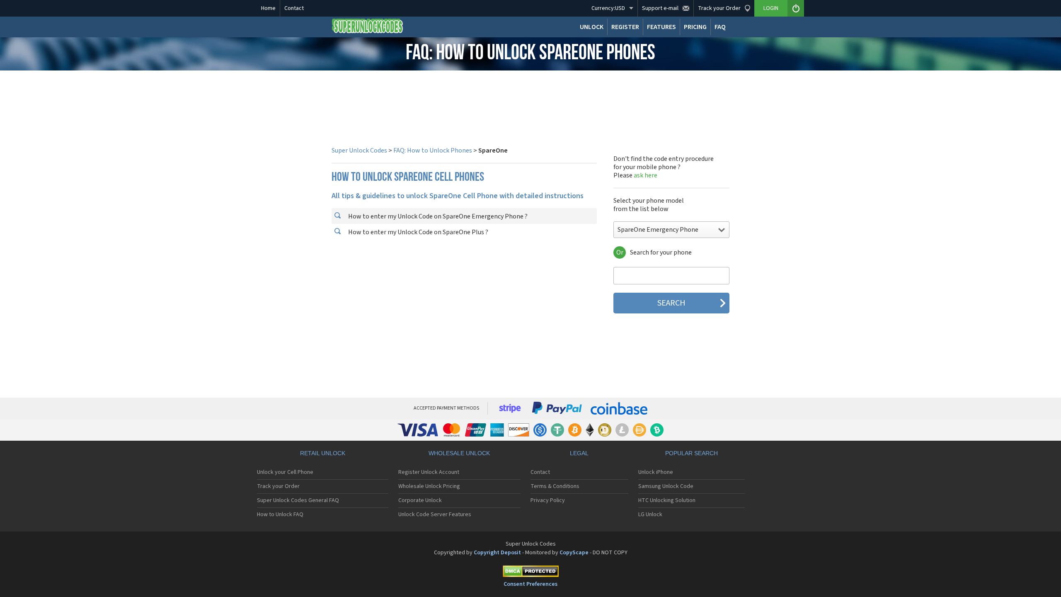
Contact (294, 8)
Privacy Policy (547, 500)
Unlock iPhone (655, 472)
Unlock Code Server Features (434, 514)
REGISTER (625, 27)
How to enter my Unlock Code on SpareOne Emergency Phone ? (437, 216)
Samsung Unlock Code (665, 486)
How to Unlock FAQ (280, 514)
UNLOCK (591, 27)
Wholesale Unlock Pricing (429, 486)
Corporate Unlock (420, 500)
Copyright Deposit (497, 552)
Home (268, 8)
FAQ (720, 27)
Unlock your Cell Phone (285, 472)
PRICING (695, 27)
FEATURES (661, 27)
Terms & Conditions (554, 486)
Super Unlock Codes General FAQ (298, 500)
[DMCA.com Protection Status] (530, 572)
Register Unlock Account (428, 472)
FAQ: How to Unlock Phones (432, 150)
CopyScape (574, 552)
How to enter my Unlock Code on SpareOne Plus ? (417, 232)
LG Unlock (650, 514)
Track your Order (278, 486)
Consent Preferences (530, 584)
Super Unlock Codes (359, 150)
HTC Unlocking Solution (666, 500)
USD (608, 8)
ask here (645, 175)
